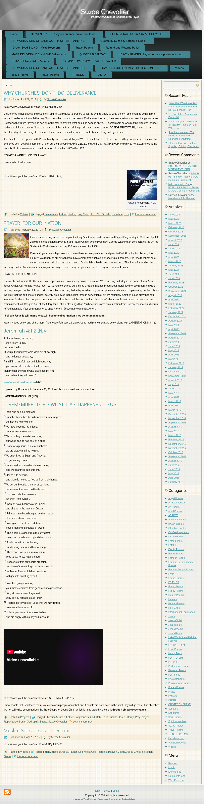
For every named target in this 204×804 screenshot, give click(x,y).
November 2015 (177, 448)
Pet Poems (174, 675)
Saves (7, 756)
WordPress (88, 799)
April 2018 (173, 397)
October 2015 (175, 453)
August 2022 (175, 296)
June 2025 (174, 249)
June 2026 (174, 215)
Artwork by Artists (177, 520)
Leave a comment (145, 214)
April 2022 (173, 300)
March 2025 (174, 262)
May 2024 (173, 270)
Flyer (171, 574)
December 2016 (177, 414)
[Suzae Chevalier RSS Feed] (7, 792)
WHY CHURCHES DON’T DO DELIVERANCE (50, 92)
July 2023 (173, 274)
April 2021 (173, 330)
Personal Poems (177, 671)
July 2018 (173, 385)
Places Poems (176, 688)
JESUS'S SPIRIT (100, 214)
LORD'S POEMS (177, 645)
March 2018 (174, 402)
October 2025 (175, 232)
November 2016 (177, 419)
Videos (179, 68)
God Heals (84, 752)
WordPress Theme (106, 799)
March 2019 (174, 359)
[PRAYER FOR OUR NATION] (17, 258)
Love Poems (175, 649)
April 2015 (173, 478)
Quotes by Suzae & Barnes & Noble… (124, 41)
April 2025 (173, 257)
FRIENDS (78, 74)
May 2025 (173, 253)
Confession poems (178, 533)
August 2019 (175, 338)
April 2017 (173, 406)
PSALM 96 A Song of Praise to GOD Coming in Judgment (183, 177)
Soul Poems (174, 717)
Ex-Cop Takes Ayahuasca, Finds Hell (182, 116)
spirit (35, 722)
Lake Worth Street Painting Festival (182, 639)
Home (14, 34)
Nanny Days (175, 654)
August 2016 (175, 427)
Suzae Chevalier (105, 11)
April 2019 (173, 355)
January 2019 (175, 368)
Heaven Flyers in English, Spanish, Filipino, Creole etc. (183, 145)
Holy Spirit (83, 214)
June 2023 (174, 279)
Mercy (130, 717)
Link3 (116, 791)
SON (126, 214)
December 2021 (177, 317)
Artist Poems (175, 511)
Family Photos (176, 550)
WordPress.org (176, 780)
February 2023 (176, 283)
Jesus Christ (133, 752)
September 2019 (177, 334)
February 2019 (176, 363)
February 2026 (176, 228)
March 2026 (174, 223)
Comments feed (176, 776)
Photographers (176, 679)
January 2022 (175, 313)
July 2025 (173, 245)
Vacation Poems (177, 743)
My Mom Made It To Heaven (181, 197)
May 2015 (173, 474)
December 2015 (177, 444)
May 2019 (173, 351)
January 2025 (175, 266)
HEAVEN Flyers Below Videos (30, 61)
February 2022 (176, 308)
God (92, 717)
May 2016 (173, 431)
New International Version (19, 382)
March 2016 (174, 436)
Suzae (43, 722)
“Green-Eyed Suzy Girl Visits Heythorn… (37, 47)
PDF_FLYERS (176, 658)
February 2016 (176, 440)
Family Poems (176, 554)
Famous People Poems (181, 570)
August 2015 (175, 461)
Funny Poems (175, 587)
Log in (171, 768)
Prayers (24, 717)
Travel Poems (84, 47)
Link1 (98, 791)
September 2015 (177, 457)
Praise (171, 692)
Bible (47, 752)
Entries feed (174, 772)
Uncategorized (176, 738)
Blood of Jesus (59, 752)
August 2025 (175, 240)
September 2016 (177, 423)
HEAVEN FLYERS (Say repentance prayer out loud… (64, 34)
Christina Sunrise (55, 717)
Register (173, 763)
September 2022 (177, 291)
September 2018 (177, 376)
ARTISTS (173, 516)
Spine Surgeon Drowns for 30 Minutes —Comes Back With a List (183, 125)
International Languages (181, 612)
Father (63, 214)
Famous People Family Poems (180, 564)
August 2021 (175, 321)
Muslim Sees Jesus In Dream (36, 730)
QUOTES (173, 700)
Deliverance (51, 214)
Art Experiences (176, 503)
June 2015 (174, 469)
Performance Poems (179, 666)
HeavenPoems (176, 604)
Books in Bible (176, 524)
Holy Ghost (174, 608)
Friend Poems (175, 578)
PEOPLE (173, 662)
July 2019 (173, 342)
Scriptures (173, 713)
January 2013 (175, 482)
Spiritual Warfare (177, 722)
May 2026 (173, 219)
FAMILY (102, 74)
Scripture (173, 709)
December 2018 (177, 372)
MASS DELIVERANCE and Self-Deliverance (39, 54)
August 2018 (175, 380)
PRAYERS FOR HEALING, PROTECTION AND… (131, 68)
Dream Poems (176, 537)
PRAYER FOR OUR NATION (32, 222)
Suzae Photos (175, 726)
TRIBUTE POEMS (178, 734)
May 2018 (173, 393)
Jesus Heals (175, 625)
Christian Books (176, 528)
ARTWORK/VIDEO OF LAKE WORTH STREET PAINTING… (49, 41)
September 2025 (177, 236)
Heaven (112, 752)
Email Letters (175, 541)
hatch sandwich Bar (179, 185)
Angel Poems (175, 499)
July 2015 (173, 465)
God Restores (99, 752)
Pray (137, 717)
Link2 (107, 791)
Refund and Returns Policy (122, 47)
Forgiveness (82, 717)
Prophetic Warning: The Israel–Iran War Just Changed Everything (181, 136)
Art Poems (173, 507)
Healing (72, 214)
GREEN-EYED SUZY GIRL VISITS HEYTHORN (182, 168)
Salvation (117, 214)
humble (113, 717)
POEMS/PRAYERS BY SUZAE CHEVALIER (137, 34)
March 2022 (174, 304)
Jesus (122, 717)
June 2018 (174, 389)
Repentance (11, 722)
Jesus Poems (20, 74)
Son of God (25, 722)
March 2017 (174, 410)
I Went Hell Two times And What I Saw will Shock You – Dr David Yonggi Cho (183, 107)
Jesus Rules (175, 633)
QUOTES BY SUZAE (92, 54)
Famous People (176, 558)
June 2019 (174, 346)
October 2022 (175, 287)
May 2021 (173, 325)
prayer (145, 717)
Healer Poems (176, 595)
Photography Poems (179, 683)
